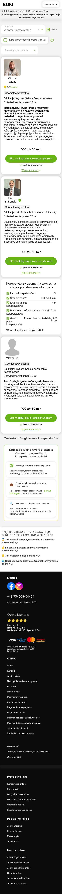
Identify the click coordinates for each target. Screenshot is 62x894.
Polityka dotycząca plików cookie (23, 717)
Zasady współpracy (17, 702)
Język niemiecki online (18, 878)
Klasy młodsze (14, 831)
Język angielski (14, 826)
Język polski (13, 841)
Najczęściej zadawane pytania (22, 681)
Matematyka (13, 836)
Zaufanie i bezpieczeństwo (20, 733)
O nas (10, 665)
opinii (18, 630)
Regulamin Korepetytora (19, 707)
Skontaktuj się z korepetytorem (31, 158)
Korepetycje (13, 789)
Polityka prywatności (17, 697)
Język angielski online (18, 862)
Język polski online (16, 883)
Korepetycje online (16, 784)
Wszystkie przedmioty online (21, 799)
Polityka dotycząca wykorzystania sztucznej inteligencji (24, 725)
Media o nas (13, 691)
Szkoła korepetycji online (19, 810)
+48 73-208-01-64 (20, 596)
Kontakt (11, 671)
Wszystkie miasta (15, 804)
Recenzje (12, 686)
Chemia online (14, 873)
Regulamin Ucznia (16, 712)
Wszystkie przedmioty (18, 794)
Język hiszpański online (19, 868)
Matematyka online (16, 857)
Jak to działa (13, 676)
